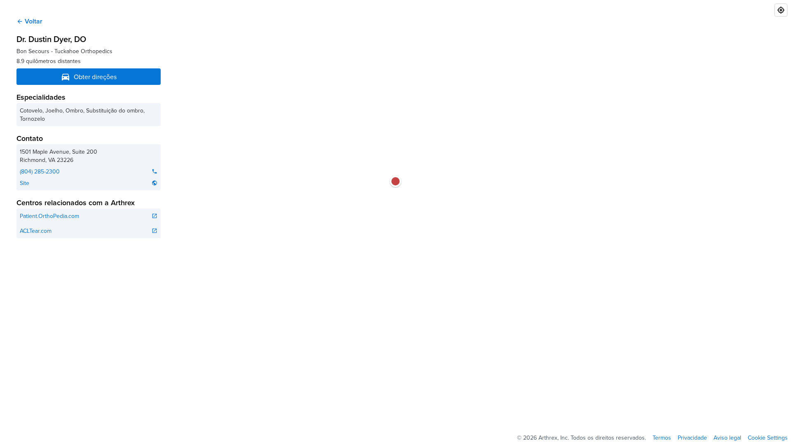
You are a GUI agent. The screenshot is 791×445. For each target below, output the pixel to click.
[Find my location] (781, 10)
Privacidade (692, 437)
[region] (395, 222)
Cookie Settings (768, 437)
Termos (662, 437)
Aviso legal (727, 437)
